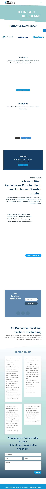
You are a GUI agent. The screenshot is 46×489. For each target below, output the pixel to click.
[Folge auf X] (23, 313)
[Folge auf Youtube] (28, 313)
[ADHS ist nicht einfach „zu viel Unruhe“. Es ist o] (23, 116)
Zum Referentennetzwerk (33, 255)
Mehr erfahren (23, 165)
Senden (38, 472)
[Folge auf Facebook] (18, 313)
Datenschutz (38, 487)
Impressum (32, 487)
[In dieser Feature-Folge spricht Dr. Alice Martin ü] (37, 116)
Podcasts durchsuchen (23, 90)
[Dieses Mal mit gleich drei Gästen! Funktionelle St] (9, 116)
